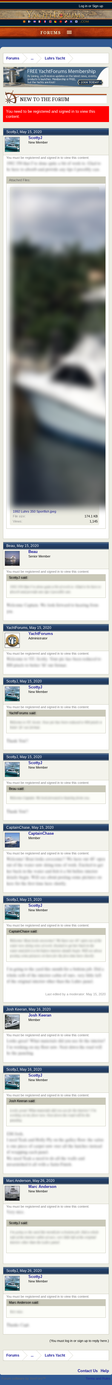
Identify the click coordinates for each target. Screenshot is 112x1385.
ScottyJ (12, 132)
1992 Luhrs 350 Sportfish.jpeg (34, 511)
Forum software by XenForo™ (23, 1378)
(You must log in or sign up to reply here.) (79, 1341)
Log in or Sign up (91, 6)
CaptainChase (18, 827)
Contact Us (88, 1371)
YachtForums (16, 628)
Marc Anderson (18, 1181)
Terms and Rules (98, 1378)
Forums (50, 32)
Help (105, 1371)
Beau (10, 546)
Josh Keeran (16, 1009)
